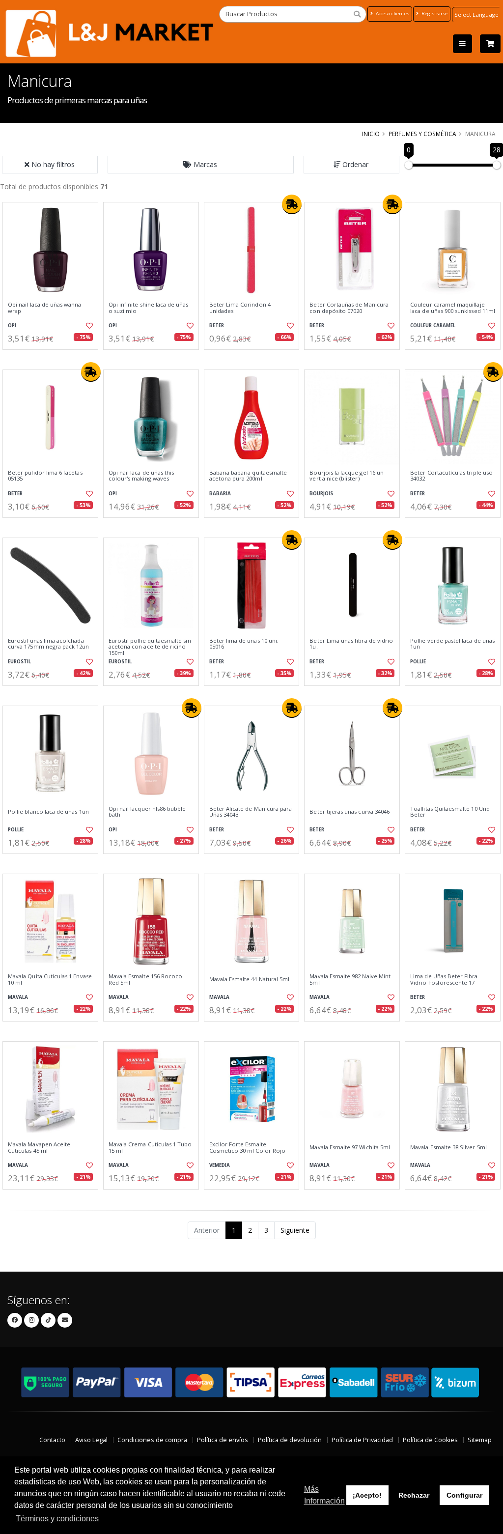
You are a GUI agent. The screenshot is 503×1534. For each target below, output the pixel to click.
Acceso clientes (391, 13)
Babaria (220, 493)
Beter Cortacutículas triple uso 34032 (451, 476)
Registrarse (433, 13)
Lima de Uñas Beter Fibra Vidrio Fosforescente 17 (443, 979)
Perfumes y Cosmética (422, 134)
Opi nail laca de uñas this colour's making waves (141, 476)
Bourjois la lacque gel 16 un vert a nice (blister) (346, 476)
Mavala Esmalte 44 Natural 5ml (249, 979)
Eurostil (19, 661)
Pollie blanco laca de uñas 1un (48, 812)
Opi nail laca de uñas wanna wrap (45, 308)
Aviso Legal (91, 1440)
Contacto (52, 1440)
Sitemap (480, 1440)
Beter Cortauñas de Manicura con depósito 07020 (349, 308)
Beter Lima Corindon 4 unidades (240, 308)
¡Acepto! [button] (367, 1495)
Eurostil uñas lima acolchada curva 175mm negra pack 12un (48, 644)
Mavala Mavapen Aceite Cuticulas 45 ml (39, 1147)
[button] (201, 164)
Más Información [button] (324, 1495)
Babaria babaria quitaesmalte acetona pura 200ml (248, 476)
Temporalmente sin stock (151, 862)
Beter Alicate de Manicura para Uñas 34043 (250, 812)
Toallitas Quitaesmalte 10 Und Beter (450, 812)
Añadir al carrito (54, 358)
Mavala (18, 997)
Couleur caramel (432, 325)
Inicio (371, 134)
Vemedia (219, 1165)
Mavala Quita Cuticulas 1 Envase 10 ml (50, 979)
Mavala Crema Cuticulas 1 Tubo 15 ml (150, 1147)
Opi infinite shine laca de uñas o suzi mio (149, 308)
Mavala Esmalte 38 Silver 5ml (448, 1147)
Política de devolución (290, 1440)
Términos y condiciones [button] (57, 1518)
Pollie (418, 661)
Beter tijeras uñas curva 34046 (349, 812)
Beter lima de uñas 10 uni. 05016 (244, 644)
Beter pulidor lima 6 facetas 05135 (45, 476)
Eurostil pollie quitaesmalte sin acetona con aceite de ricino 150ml (150, 647)
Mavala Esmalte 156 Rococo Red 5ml (145, 979)
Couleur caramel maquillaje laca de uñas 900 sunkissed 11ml (452, 308)
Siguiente (294, 1230)
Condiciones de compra (152, 1440)
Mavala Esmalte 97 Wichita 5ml (349, 1147)
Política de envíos (222, 1440)
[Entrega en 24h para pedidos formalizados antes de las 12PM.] (292, 204)
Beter (216, 325)
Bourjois (321, 493)
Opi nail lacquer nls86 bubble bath (147, 812)
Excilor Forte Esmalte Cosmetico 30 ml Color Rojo (247, 1147)
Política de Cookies (430, 1440)
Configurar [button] (464, 1495)
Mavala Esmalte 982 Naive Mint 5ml (350, 979)
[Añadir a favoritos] (89, 325)
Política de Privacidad (362, 1440)
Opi (12, 325)
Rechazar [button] (413, 1495)
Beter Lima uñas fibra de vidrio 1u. (351, 644)
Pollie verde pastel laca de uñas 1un (452, 644)
